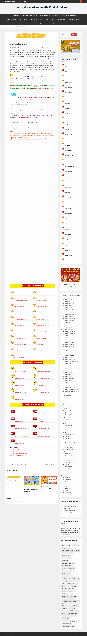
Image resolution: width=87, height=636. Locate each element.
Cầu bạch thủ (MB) (68, 150)
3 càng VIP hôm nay (75, 550)
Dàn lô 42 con (71, 591)
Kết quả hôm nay (61, 19)
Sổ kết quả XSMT (68, 97)
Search (73, 34)
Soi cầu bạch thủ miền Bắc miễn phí (69, 613)
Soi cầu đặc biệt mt (70, 15)
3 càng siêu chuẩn (65, 550)
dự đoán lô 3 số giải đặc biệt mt (71, 361)
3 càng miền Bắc (75, 545)
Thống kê (40, 23)
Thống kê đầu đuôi (68, 171)
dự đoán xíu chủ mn (50, 464)
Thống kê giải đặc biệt (66, 623)
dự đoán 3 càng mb (69, 301)
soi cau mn (50, 76)
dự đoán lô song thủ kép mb (71, 333)
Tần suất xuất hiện (68, 213)
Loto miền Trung (68, 234)
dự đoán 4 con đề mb (69, 303)
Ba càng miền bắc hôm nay (67, 553)
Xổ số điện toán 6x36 (69, 134)
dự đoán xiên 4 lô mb (69, 346)
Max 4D (66, 124)
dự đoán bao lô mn (19, 76)
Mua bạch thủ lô (65, 610)
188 (17, 480)
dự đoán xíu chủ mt (69, 363)
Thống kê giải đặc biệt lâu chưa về (69, 626)
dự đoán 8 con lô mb (69, 316)
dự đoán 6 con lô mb (69, 314)
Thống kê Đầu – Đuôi (69, 203)
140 (34, 486)
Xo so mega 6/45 (68, 108)
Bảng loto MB (68, 481)
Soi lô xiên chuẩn (65, 618)
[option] (28, 1)
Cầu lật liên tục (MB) (69, 155)
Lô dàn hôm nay (76, 605)
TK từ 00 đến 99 (68, 218)
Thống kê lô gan (68, 176)
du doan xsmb (76, 578)
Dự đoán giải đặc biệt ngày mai (68, 599)
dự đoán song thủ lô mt (70, 359)
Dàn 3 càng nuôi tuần (75, 581)
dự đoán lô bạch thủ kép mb (71, 338)
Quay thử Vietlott (68, 255)
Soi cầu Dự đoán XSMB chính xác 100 (69, 616)
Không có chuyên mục (66, 605)
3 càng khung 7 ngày (66, 545)
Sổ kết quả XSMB (68, 87)
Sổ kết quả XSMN (68, 92)
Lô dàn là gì (64, 608)
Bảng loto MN (68, 479)
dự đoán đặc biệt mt (69, 355)
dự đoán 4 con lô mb (69, 312)
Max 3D (66, 118)
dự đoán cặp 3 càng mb (70, 318)
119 (51, 486)
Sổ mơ (62, 23)
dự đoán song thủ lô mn (17, 455)
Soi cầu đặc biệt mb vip (57, 15)
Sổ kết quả (70, 19)
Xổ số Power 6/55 (68, 425)
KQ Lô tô (47, 23)
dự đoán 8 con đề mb (69, 307)
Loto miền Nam (68, 229)
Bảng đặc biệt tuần (66, 573)
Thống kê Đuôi (68, 197)
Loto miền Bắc (68, 224)
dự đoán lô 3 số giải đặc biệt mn (19, 453)
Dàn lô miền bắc (65, 593)
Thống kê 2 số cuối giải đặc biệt (68, 621)
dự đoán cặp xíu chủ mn (70, 376)
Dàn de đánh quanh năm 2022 (68, 588)
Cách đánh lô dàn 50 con (67, 576)
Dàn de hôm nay (65, 586)
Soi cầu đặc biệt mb (44, 15)
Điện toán (26, 23)
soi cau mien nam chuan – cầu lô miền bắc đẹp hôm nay (42, 7)
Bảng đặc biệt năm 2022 (67, 570)
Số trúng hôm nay (23, 19)
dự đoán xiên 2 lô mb (69, 344)
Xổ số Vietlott (68, 430)
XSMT (53, 19)
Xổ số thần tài (67, 145)
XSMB (41, 19)
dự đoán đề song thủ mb (70, 340)
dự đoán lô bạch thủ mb (70, 335)
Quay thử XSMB (68, 239)
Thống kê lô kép (68, 187)
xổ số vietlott (67, 103)
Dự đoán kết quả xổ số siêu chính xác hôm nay (70, 602)
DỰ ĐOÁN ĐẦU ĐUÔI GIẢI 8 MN (21, 371)
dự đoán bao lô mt (69, 350)
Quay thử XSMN (68, 245)
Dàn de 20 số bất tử (66, 583)
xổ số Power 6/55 (68, 113)
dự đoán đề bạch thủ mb (70, 322)
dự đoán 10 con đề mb (21, 1)
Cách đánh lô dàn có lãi (66, 578)
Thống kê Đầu (67, 192)
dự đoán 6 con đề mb (69, 305)
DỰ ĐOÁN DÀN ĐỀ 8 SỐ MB (19, 306)
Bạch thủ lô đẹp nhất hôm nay (68, 565)
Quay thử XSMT (68, 250)
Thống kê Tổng (68, 208)
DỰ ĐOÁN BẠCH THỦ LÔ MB (19, 294)
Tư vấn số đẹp (34, 19)
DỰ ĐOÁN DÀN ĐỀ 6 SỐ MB (32, 282)
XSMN (47, 19)
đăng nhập (13, 501)
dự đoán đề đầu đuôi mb (70, 327)
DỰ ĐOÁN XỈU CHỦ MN (19, 378)
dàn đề (72, 593)
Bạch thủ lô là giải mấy (66, 558)
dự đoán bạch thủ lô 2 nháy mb (71, 325)
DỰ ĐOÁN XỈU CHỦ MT (19, 414)
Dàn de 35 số (75, 583)
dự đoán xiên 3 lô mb (69, 342)
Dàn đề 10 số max (72, 596)
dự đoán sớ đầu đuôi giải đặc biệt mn (17, 464)
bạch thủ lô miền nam (41, 76)
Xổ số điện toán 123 (69, 140)
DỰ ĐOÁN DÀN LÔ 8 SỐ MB (41, 332)
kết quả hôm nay (68, 82)
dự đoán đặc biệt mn (16, 449)
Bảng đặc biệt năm (72, 568)
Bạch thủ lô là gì (65, 560)
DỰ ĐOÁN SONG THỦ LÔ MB (42, 294)
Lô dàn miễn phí (72, 608)
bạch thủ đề (64, 568)
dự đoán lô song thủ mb (70, 331)
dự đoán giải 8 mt (68, 357)
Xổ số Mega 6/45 (68, 427)
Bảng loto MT (68, 477)
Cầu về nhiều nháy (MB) (69, 166)
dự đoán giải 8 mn (15, 451)
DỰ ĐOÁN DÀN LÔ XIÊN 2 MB (20, 338)
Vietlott (77, 19)
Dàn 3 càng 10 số (65, 581)
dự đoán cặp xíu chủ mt (70, 353)
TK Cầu (33, 23)
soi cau (80, 633)
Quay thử (55, 23)
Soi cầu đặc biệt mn (11, 19)
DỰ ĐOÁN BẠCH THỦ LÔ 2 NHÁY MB (21, 300)
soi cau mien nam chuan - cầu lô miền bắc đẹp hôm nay (30, 47)
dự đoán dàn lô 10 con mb (70, 320)
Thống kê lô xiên (68, 182)
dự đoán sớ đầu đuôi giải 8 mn (71, 389)
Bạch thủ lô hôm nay (66, 555)
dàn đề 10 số (64, 596)
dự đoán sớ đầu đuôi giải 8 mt (71, 366)
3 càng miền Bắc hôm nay (67, 547)
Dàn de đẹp (64, 591)
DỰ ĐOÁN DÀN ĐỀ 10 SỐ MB (42, 306)
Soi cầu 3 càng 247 (74, 610)
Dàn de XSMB (73, 586)
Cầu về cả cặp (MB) (69, 161)
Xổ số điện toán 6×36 (69, 434)
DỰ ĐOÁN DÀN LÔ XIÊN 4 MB (20, 344)
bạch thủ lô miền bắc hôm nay (68, 563)
